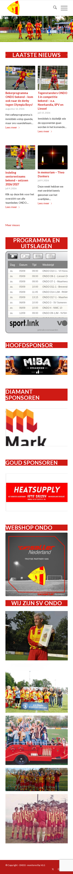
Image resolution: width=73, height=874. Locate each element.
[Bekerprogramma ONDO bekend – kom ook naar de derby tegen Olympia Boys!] (20, 78)
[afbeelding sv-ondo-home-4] (38, 781)
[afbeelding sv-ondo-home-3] (38, 742)
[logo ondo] (30, 8)
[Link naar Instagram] (59, 869)
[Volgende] (69, 29)
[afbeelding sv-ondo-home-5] (38, 820)
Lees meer (11, 127)
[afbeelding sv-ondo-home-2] (38, 689)
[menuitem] (53, 8)
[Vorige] (3, 29)
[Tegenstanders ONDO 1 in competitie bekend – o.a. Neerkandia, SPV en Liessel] (53, 78)
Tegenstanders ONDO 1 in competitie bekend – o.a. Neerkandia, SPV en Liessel (52, 100)
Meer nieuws (12, 225)
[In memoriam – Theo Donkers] (53, 157)
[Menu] (62, 8)
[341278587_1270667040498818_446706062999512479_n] (36, 564)
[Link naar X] (53, 869)
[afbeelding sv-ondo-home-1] (38, 637)
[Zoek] (53, 8)
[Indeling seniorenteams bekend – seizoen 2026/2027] (20, 157)
